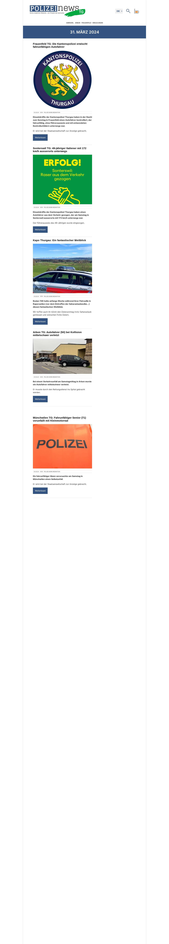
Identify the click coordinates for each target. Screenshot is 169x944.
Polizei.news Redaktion (52, 112)
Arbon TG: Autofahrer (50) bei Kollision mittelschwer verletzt (57, 334)
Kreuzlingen (98, 23)
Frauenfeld (86, 23)
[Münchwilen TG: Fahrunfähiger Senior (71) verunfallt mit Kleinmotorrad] (62, 446)
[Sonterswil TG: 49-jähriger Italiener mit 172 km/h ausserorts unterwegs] (62, 179)
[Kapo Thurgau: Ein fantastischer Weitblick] (62, 268)
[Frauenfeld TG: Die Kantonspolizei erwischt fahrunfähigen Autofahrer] (62, 79)
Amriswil (70, 23)
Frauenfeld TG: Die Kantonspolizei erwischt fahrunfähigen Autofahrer (60, 45)
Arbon (77, 23)
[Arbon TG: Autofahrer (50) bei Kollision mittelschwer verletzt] (62, 356)
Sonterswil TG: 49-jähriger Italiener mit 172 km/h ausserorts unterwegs (59, 150)
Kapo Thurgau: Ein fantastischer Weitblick (59, 240)
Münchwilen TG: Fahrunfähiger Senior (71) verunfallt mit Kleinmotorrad (59, 419)
